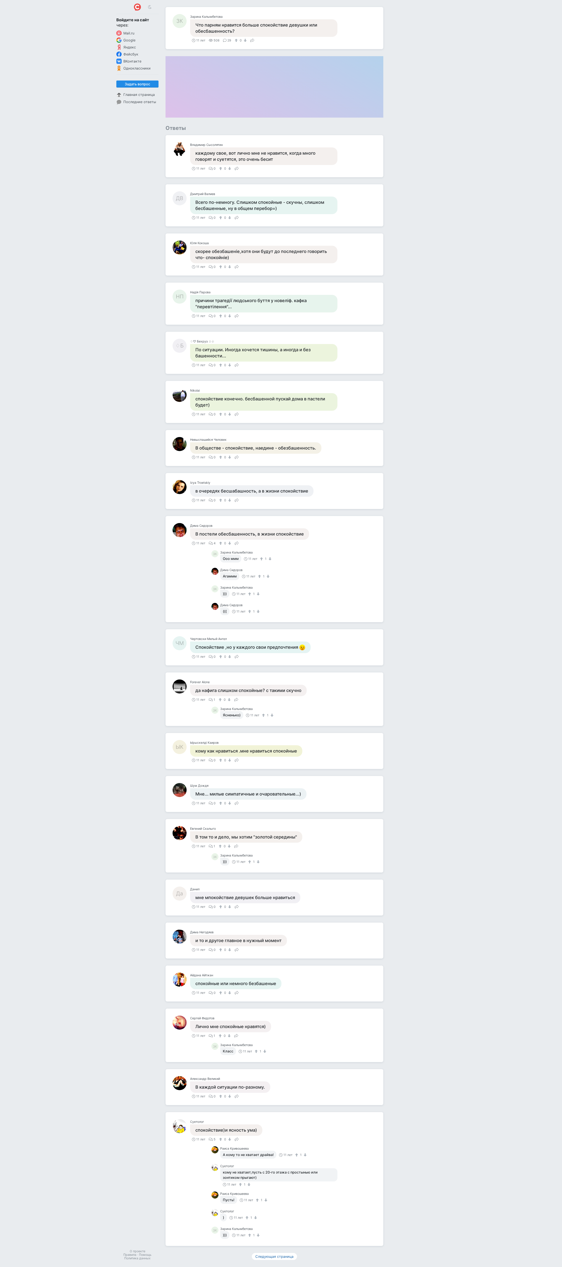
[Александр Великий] (181, 1083)
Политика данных (137, 1258)
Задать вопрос (137, 84)
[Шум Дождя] (181, 790)
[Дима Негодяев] (181, 937)
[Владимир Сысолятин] (181, 149)
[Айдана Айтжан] (181, 980)
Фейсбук (130, 54)
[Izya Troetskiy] (181, 487)
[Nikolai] (181, 395)
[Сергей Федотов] (181, 1023)
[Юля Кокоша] (181, 247)
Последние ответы (139, 102)
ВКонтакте (132, 61)
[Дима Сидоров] (181, 530)
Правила (129, 1254)
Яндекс (129, 47)
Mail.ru (128, 33)
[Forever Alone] (181, 686)
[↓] (245, 40)
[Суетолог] (181, 1126)
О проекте (137, 1251)
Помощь (145, 1254)
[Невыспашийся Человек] (181, 444)
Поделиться (252, 40)
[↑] (237, 40)
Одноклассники (137, 68)
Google (129, 40)
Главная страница (139, 94)
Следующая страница (274, 1256)
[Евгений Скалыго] (181, 833)
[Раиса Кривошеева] (215, 1149)
